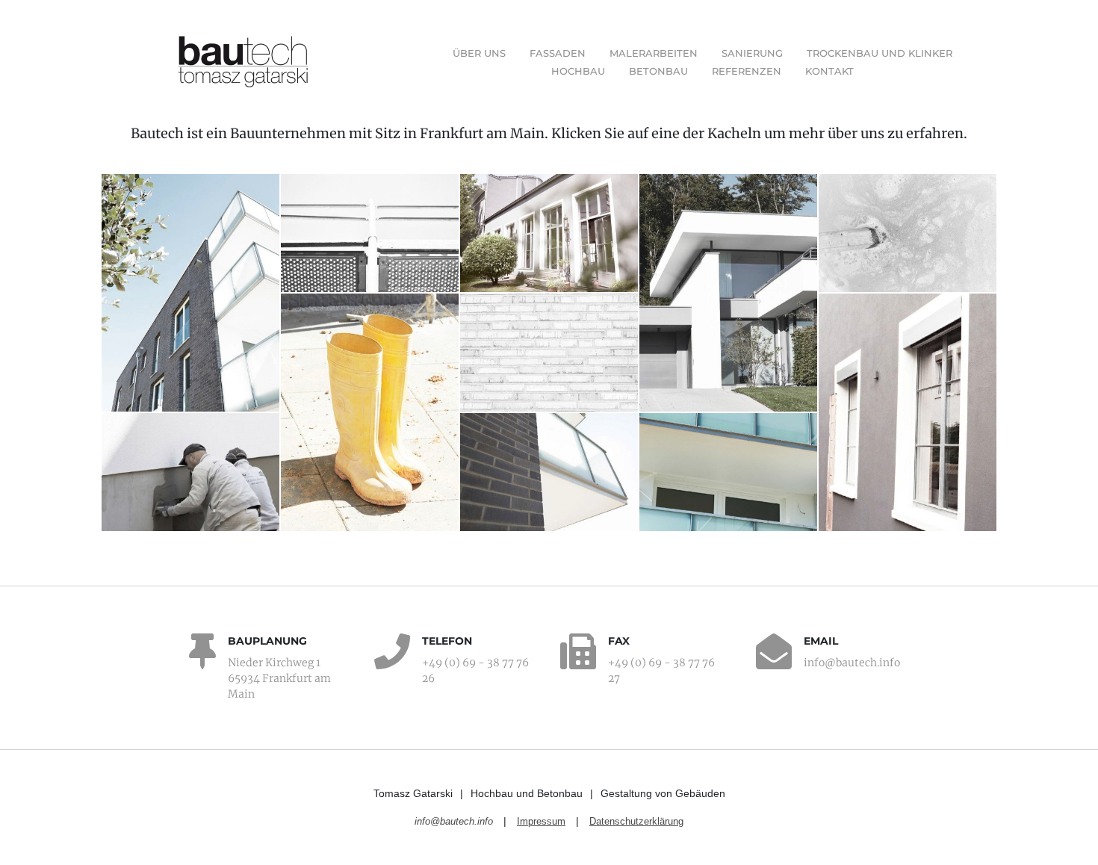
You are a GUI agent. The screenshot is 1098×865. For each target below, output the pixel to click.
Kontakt (829, 71)
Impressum (541, 821)
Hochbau (578, 71)
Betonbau (658, 71)
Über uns (479, 53)
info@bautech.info (454, 821)
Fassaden (558, 53)
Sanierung (752, 53)
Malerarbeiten (654, 53)
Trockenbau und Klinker (879, 53)
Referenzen (746, 71)
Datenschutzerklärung (636, 821)
